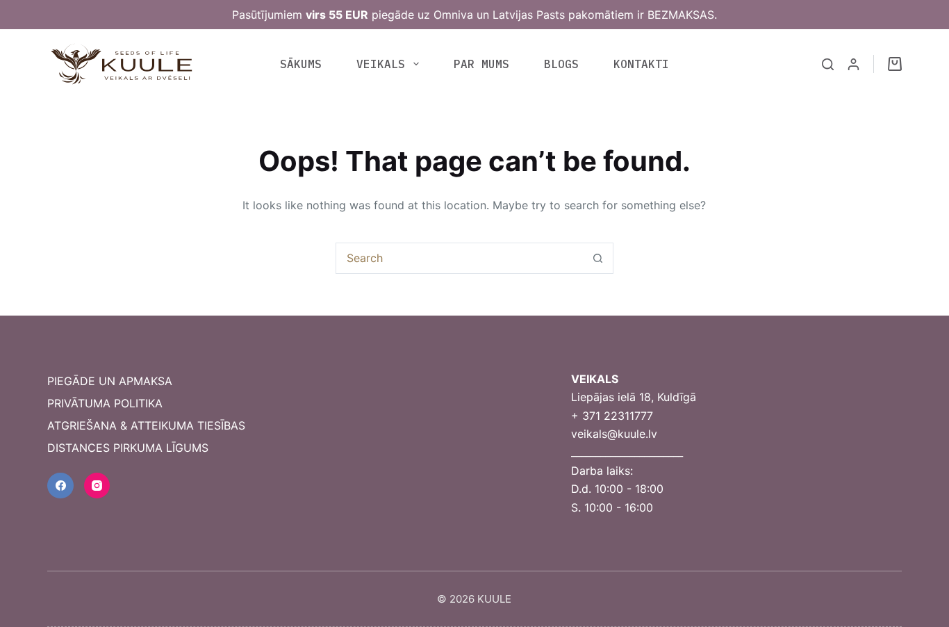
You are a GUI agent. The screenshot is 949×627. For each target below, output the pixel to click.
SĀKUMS (301, 64)
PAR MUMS (481, 64)
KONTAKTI (641, 64)
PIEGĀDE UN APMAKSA (109, 381)
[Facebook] (60, 486)
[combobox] (459, 258)
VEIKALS (380, 64)
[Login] (853, 64)
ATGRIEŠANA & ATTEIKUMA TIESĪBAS (146, 425)
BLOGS (561, 64)
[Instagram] (97, 486)
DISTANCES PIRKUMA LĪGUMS (127, 448)
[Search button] (598, 258)
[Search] (828, 64)
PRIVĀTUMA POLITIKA (105, 403)
